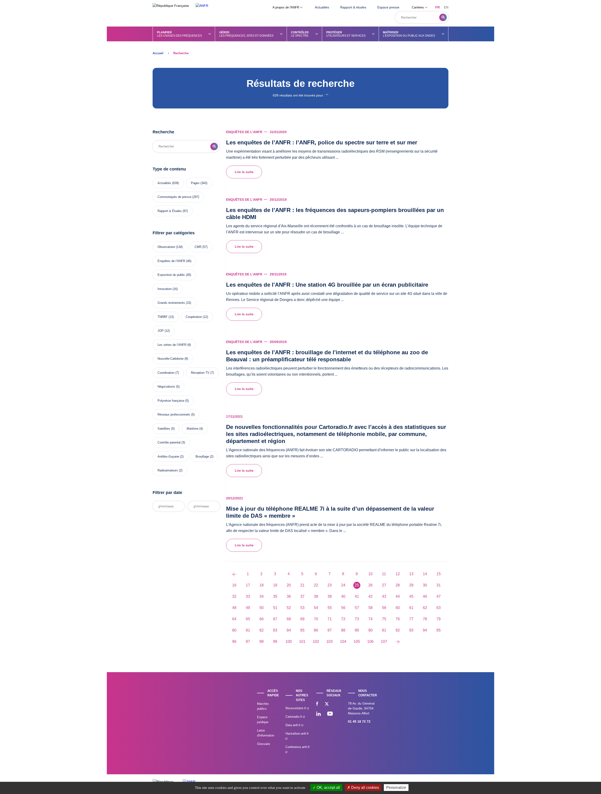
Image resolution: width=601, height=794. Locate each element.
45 (411, 596)
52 (289, 608)
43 (384, 596)
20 (289, 585)
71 (329, 619)
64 (234, 619)
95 (438, 630)
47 (438, 596)
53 (302, 608)
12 (398, 574)
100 (288, 642)
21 (302, 585)
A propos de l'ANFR (286, 7)
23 (329, 585)
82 (261, 630)
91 (384, 630)
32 (234, 596)
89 (357, 630)
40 (343, 596)
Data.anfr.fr (293, 725)
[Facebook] (317, 704)
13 (411, 574)
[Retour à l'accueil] (202, 5)
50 (261, 608)
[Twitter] (327, 704)
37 (302, 596)
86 (316, 630)
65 (248, 619)
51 (275, 608)
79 (438, 619)
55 (329, 608)
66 (261, 619)
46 (425, 596)
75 (384, 619)
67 (275, 619)
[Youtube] (330, 714)
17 (248, 585)
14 (425, 574)
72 (343, 619)
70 (316, 619)
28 (398, 585)
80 (234, 630)
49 (248, 608)
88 (343, 630)
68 (289, 619)
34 (261, 596)
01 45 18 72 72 (359, 721)
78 (425, 619)
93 (411, 630)
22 (316, 585)
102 (316, 642)
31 (438, 585)
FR (437, 7)
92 (398, 630)
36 (289, 596)
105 (357, 642)
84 (289, 630)
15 (438, 574)
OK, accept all (328, 788)
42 (370, 596)
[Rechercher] (443, 17)
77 (411, 619)
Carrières (418, 7)
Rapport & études (353, 7)
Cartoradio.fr (294, 716)
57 (357, 608)
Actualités (322, 7)
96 (234, 642)
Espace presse (388, 7)
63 (438, 608)
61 (411, 608)
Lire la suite (244, 172)
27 (384, 585)
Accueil (158, 53)
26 (370, 585)
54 (316, 608)
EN (446, 7)
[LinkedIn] (318, 714)
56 (343, 608)
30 (425, 585)
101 (302, 642)
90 (370, 630)
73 (357, 619)
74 (370, 619)
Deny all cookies (364, 788)
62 (425, 608)
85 (302, 630)
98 (261, 642)
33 (248, 596)
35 (275, 596)
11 (384, 574)
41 (357, 596)
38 (316, 596)
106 (370, 642)
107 (384, 642)
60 (398, 608)
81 (248, 630)
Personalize (396, 788)
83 (275, 630)
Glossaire (263, 744)
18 (261, 585)
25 (357, 585)
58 (370, 608)
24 (343, 585)
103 (329, 642)
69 (302, 619)
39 (329, 596)
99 (275, 642)
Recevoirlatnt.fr (296, 708)
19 (275, 585)
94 (425, 630)
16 (234, 585)
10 (370, 574)
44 (398, 596)
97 (248, 642)
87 (329, 630)
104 (343, 642)
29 (411, 585)
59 (384, 608)
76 (398, 619)
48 (234, 608)
